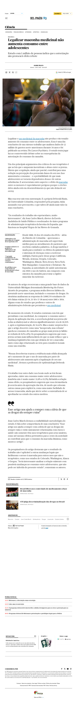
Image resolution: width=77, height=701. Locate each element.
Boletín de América (12, 640)
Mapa (58, 683)
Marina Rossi (23, 493)
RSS (44, 685)
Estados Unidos (59, 519)
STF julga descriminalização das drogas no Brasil (42, 502)
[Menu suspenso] (6, 18)
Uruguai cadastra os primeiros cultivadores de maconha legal (12, 249)
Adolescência (36, 519)
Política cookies (41, 683)
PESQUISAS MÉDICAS (19, 32)
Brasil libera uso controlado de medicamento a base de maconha (12, 269)
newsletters (10, 636)
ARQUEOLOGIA (44, 32)
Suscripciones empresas (37, 685)
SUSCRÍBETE (57, 13)
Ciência (10, 27)
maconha (63, 182)
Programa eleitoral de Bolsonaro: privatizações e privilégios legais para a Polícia (35, 613)
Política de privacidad (51, 683)
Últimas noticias (10, 597)
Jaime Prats (38, 65)
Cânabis (17, 519)
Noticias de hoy (53, 685)
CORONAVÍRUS (8, 32)
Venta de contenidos (26, 683)
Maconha (11, 37)
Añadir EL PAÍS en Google (64, 72)
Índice (47, 685)
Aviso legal (34, 683)
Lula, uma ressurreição (16, 604)
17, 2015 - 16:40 (41, 67)
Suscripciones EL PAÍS (25, 685)
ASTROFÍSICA (36, 32)
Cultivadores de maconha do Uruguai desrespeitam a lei (12, 240)
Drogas (44, 519)
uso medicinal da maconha (31, 138)
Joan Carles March (26, 519)
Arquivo (43, 636)
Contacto (19, 683)
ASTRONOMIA (28, 32)
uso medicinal (54, 305)
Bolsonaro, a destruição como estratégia (22, 600)
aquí (47, 528)
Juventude (50, 519)
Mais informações (13, 528)
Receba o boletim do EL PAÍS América (21, 479)
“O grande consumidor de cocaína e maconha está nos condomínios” (11, 259)
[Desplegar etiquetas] (68, 519)
